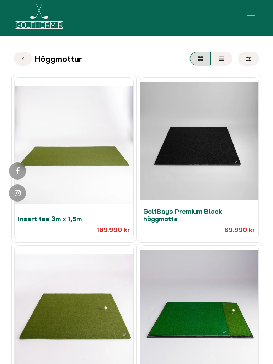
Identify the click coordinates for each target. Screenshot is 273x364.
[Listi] (221, 59)
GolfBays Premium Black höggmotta (182, 215)
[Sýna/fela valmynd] (251, 17)
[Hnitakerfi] (200, 59)
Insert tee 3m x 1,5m (50, 219)
